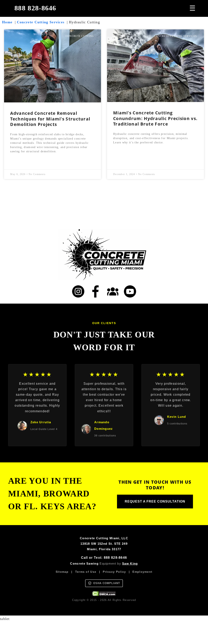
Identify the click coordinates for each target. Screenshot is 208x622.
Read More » (20, 162)
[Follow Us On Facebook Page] (95, 291)
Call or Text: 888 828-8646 (104, 557)
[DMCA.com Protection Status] (104, 595)
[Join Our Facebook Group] (113, 291)
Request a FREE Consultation (155, 501)
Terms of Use (85, 571)
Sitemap (62, 571)
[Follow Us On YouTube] (130, 291)
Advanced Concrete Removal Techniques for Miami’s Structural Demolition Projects (50, 118)
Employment (142, 571)
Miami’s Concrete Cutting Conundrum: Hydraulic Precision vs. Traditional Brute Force (155, 118)
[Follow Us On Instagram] (78, 291)
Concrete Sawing (84, 563)
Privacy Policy (114, 571)
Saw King (130, 563)
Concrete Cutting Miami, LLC (104, 538)
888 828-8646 (35, 8)
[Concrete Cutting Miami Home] (104, 254)
